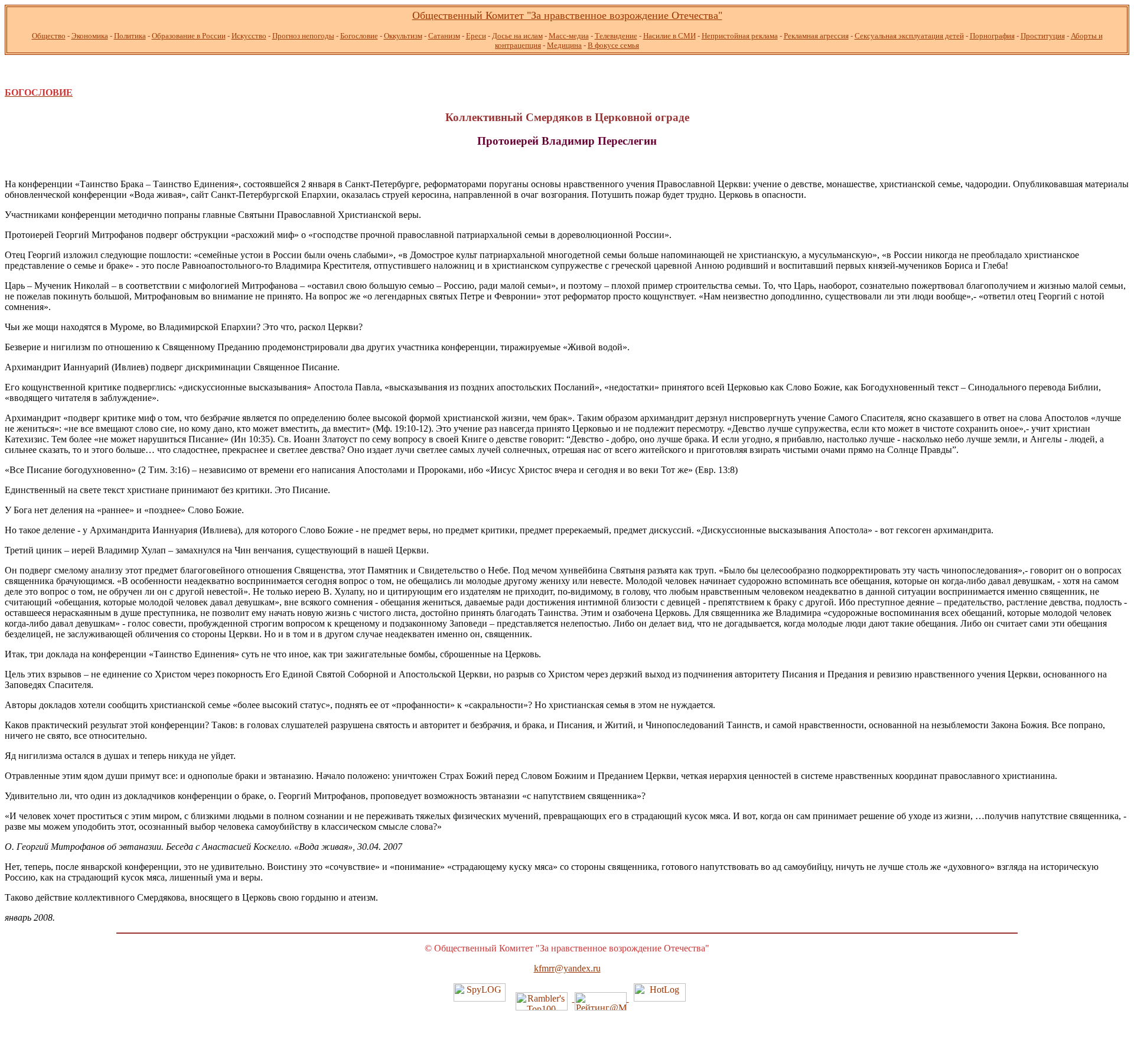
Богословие (359, 35)
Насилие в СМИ (669, 35)
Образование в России (189, 35)
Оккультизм (403, 35)
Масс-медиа (569, 35)
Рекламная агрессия (816, 35)
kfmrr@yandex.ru (567, 968)
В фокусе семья (613, 45)
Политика (130, 35)
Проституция (1043, 35)
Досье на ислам (517, 35)
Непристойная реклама (740, 35)
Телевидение (616, 35)
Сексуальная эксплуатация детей (909, 35)
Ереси (476, 35)
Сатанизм (444, 35)
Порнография (992, 35)
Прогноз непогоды (303, 35)
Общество (49, 35)
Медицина (564, 45)
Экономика (89, 35)
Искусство (249, 35)
